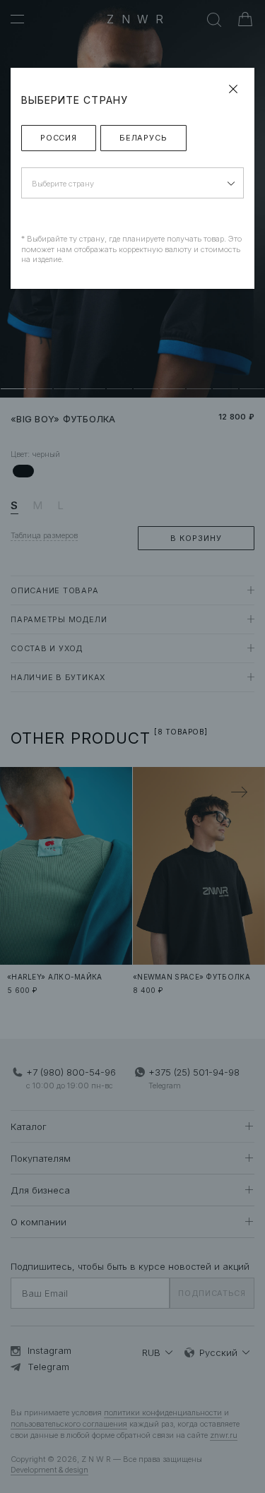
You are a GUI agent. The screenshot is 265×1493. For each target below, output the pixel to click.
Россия (58, 138)
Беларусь (143, 138)
